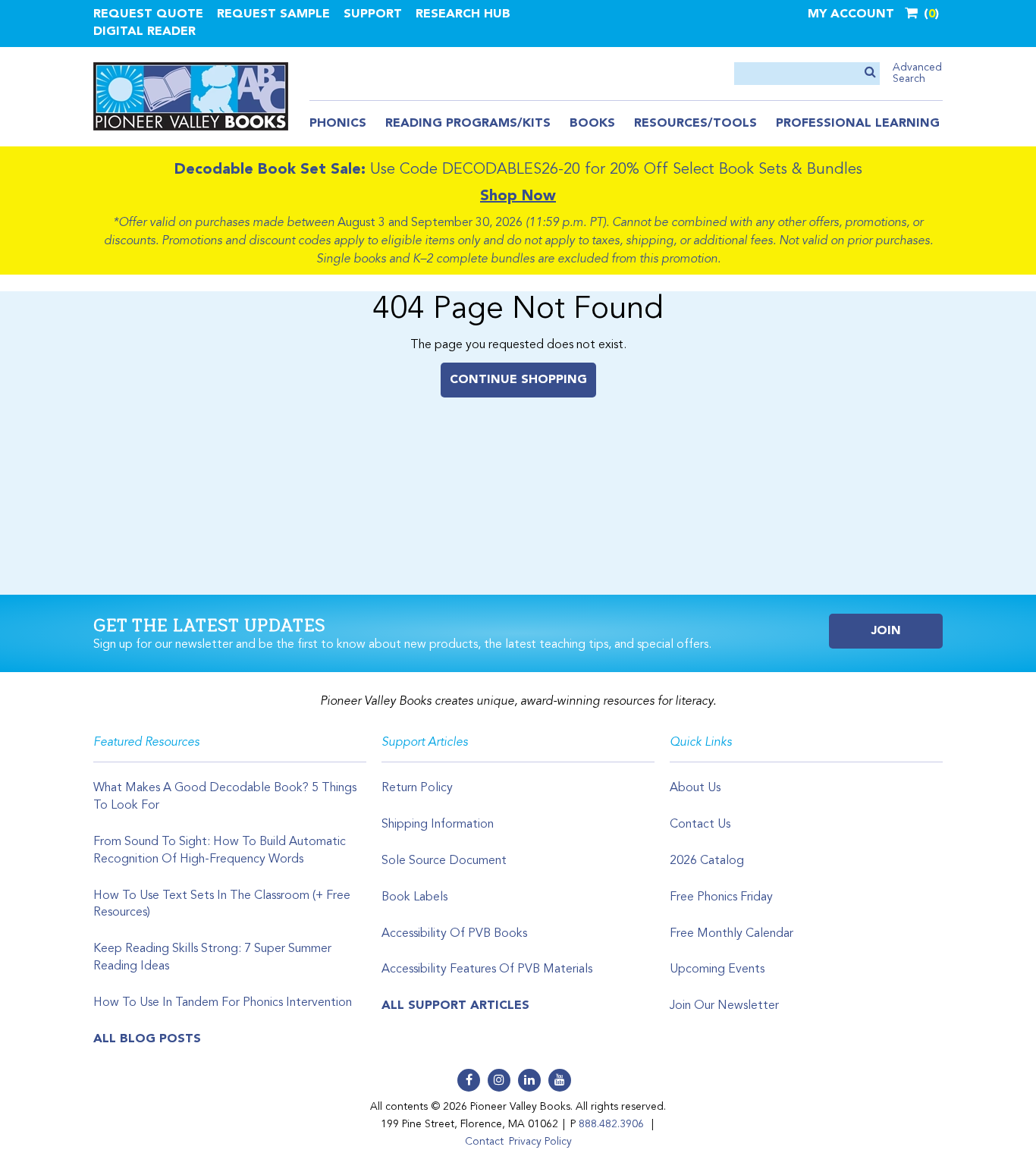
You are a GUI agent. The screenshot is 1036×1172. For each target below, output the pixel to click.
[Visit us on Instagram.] (499, 1080)
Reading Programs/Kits (468, 124)
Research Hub (463, 14)
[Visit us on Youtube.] (559, 1080)
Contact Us (700, 825)
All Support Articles (455, 1006)
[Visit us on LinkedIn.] (529, 1080)
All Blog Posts (147, 1039)
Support (373, 14)
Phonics (337, 124)
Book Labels (414, 897)
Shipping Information (437, 825)
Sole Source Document (444, 861)
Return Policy (417, 788)
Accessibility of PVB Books (454, 934)
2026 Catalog (707, 861)
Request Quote (148, 14)
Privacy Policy (540, 1141)
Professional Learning (858, 124)
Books (592, 124)
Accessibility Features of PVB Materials (486, 969)
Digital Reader (144, 32)
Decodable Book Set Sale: (270, 170)
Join (886, 631)
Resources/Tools (695, 124)
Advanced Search (917, 73)
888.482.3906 (611, 1124)
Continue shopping (518, 380)
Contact (484, 1141)
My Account (851, 14)
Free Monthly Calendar (731, 934)
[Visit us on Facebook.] (468, 1080)
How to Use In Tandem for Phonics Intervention (222, 1003)
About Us (695, 788)
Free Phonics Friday (721, 897)
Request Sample (273, 14)
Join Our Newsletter (724, 1006)
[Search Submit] (870, 73)
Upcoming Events (717, 969)
